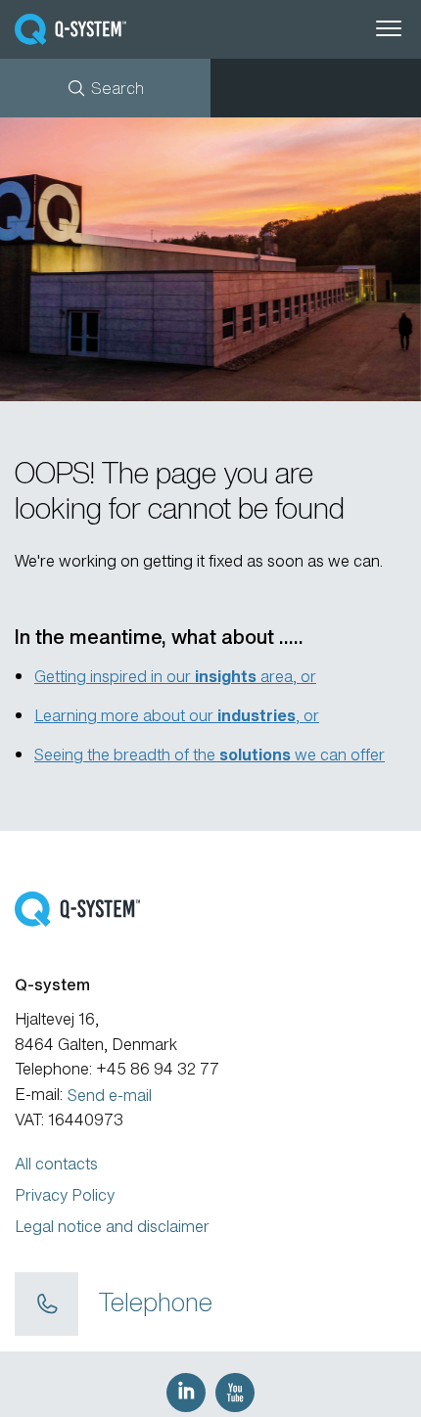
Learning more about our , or (176, 715)
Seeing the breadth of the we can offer (209, 754)
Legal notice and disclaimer (112, 1226)
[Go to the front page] (103, 29)
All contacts (56, 1163)
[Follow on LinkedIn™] (186, 1392)
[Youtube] (235, 1392)
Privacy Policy (65, 1195)
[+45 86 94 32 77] (46, 1304)
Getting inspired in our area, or (175, 676)
